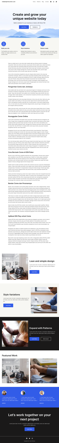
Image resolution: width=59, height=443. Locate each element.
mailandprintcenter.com (8, 1)
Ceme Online (17, 233)
